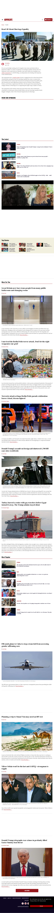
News (18, 572)
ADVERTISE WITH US (25, 898)
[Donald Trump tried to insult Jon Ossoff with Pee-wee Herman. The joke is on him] (9, 611)
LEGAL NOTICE (27, 900)
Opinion (18, 144)
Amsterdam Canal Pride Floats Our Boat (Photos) (30, 245)
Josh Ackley (4, 771)
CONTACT (5, 898)
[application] (27, 195)
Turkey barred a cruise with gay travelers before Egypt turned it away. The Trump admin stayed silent (24, 503)
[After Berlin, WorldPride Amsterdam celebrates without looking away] (5, 249)
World (6, 24)
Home (3, 24)
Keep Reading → (24, 335)
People (18, 590)
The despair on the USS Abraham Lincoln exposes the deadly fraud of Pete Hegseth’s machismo (34, 565)
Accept (41, 906)
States (18, 173)
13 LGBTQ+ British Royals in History (31, 250)
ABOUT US (9, 898)
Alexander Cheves (5, 346)
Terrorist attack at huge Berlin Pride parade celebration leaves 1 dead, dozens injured (24, 397)
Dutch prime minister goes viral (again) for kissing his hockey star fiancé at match (34, 593)
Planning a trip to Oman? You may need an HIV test (22, 716)
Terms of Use (43, 900)
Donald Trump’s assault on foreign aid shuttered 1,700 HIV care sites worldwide (25, 449)
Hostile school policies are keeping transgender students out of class (34, 603)
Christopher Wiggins (6, 401)
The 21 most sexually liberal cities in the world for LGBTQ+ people (13, 246)
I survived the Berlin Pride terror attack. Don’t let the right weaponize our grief (25, 342)
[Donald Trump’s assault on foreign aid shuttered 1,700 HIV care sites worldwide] (27, 470)
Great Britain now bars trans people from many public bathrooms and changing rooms (24, 289)
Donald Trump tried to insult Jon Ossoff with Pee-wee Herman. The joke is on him (34, 612)
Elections (19, 581)
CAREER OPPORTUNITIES (16, 898)
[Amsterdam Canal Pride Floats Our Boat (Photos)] (22, 244)
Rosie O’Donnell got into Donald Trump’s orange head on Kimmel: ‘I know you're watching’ (34, 147)
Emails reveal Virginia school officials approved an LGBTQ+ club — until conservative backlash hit (34, 176)
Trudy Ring (7, 63)
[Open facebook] (23, 903)
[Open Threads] (28, 903)
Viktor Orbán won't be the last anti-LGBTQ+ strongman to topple (25, 767)
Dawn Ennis (4, 293)
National (19, 154)
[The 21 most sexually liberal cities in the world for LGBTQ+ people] (5, 244)
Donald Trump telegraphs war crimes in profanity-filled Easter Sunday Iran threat (24, 841)
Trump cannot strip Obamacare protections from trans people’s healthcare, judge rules (32, 157)
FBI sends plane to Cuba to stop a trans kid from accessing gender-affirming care (25, 645)
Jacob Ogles (4, 453)
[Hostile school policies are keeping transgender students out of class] (9, 602)
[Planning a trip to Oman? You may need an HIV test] (27, 736)
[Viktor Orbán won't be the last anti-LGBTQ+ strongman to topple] (27, 788)
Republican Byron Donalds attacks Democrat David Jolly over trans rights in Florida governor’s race (33, 584)
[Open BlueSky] (25, 903)
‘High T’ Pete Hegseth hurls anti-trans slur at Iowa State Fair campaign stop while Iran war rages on (35, 166)
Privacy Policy (33, 900)
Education (19, 601)
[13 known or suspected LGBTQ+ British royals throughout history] (22, 249)
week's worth (16, 77)
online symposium (6, 73)
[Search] (42, 19)
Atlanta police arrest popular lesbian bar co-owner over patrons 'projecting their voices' (32, 575)
